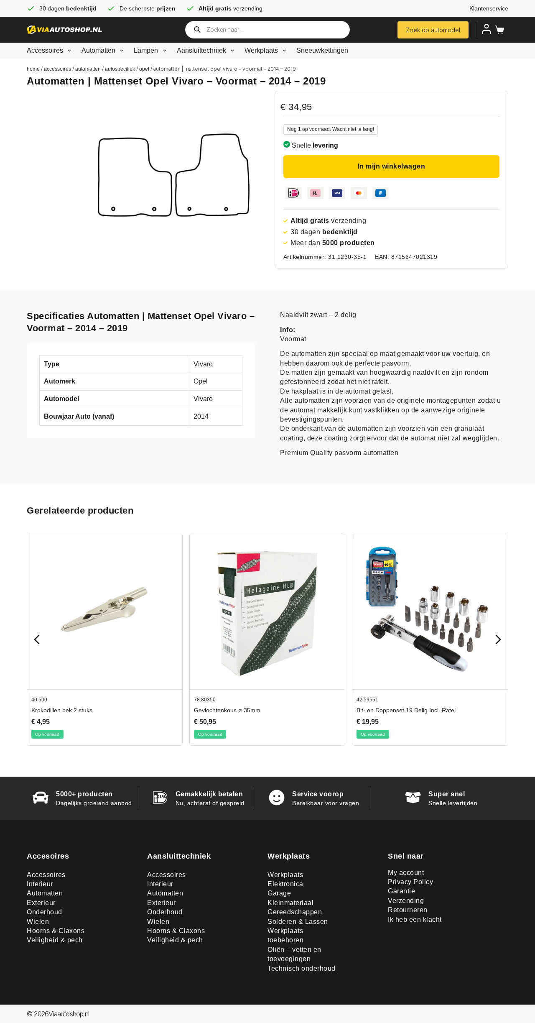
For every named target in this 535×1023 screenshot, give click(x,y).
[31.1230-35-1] (173, 175)
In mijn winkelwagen (391, 166)
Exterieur (41, 902)
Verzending (406, 900)
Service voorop (318, 794)
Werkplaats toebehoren (285, 935)
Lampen (146, 50)
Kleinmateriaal (290, 902)
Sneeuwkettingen (322, 50)
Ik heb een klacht (415, 919)
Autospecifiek (120, 69)
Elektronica (285, 883)
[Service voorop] (277, 798)
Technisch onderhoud (302, 968)
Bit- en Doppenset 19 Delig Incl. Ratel (406, 710)
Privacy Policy (410, 881)
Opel (144, 69)
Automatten (98, 50)
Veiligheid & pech (55, 940)
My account (406, 872)
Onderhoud (44, 912)
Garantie (401, 891)
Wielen (38, 921)
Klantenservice (488, 8)
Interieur (40, 883)
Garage (279, 893)
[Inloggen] (487, 29)
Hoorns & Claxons (55, 930)
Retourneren (408, 909)
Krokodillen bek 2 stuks (61, 710)
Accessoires (45, 50)
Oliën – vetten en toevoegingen (294, 954)
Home (33, 69)
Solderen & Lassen (298, 921)
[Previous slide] (37, 639)
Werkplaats (261, 50)
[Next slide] (498, 639)
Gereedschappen (295, 912)
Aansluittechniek (201, 50)
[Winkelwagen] (498, 29)
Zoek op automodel (433, 29)
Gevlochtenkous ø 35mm (227, 710)
